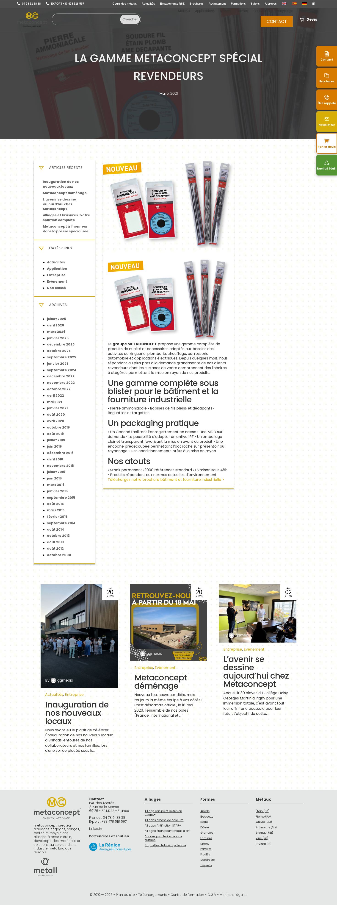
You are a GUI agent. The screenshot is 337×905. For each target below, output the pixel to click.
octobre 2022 (59, 389)
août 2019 (55, 434)
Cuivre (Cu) (264, 822)
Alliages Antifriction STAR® (163, 825)
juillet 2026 (56, 319)
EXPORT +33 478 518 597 (67, 3)
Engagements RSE (172, 3)
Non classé (56, 288)
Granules (206, 833)
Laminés (206, 838)
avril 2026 (55, 325)
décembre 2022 (61, 376)
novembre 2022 (61, 382)
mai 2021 (54, 402)
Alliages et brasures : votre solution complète (66, 217)
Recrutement (217, 3)
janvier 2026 (58, 338)
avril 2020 (55, 421)
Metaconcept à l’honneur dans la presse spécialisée (65, 229)
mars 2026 (56, 331)
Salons (255, 3)
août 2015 (55, 503)
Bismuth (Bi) (264, 833)
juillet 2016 (56, 472)
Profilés (205, 854)
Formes (243, 11)
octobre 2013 (58, 535)
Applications (205, 11)
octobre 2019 (58, 427)
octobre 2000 (59, 555)
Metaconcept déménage (65, 193)
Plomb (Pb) (263, 817)
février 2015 (57, 516)
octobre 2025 (59, 350)
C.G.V (211, 894)
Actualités (148, 3)
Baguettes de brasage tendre (165, 845)
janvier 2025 (58, 363)
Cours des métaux (125, 3)
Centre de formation (187, 894)
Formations (238, 3)
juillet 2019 (56, 440)
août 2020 (56, 414)
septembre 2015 (61, 497)
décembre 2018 (60, 453)
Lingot (204, 844)
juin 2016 (54, 478)
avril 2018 (55, 459)
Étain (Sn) (262, 811)
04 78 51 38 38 (31, 3)
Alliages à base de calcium (164, 820)
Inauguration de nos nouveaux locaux (61, 184)
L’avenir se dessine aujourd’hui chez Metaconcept (59, 204)
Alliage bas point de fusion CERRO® (163, 813)
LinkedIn (95, 828)
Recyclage (284, 11)
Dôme (204, 827)
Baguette (206, 817)
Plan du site (125, 894)
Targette (206, 865)
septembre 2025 (61, 357)
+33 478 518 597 (114, 821)
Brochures (197, 3)
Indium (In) (263, 844)
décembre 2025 (61, 344)
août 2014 (55, 529)
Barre (204, 822)
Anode (205, 811)
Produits (260, 11)
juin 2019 (54, 446)
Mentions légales (233, 894)
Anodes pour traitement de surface (163, 838)
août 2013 (55, 542)
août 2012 (55, 548)
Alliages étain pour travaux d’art (167, 831)
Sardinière (207, 860)
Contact (277, 21)
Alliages (226, 11)
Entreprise (56, 275)
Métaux (184, 11)
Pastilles (206, 849)
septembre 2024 (61, 370)
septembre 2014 (61, 523)
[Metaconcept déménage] (168, 622)
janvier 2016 (57, 491)
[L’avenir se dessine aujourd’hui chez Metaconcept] (257, 613)
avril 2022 (55, 395)
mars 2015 (55, 510)
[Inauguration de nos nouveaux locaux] (79, 636)
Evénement (57, 281)
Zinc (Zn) (262, 838)
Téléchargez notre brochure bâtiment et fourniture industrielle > (166, 479)
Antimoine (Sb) (266, 827)
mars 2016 (55, 484)
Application (57, 268)
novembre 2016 (60, 465)
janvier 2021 (57, 408)
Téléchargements (152, 894)
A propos (271, 3)
